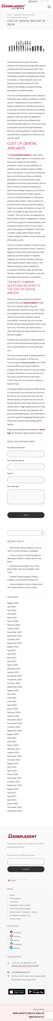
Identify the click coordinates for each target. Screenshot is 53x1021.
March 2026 (12, 621)
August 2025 (13, 646)
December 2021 (14, 778)
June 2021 (11, 796)
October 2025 (13, 639)
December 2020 (14, 807)
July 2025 (11, 650)
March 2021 (12, 803)
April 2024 (12, 705)
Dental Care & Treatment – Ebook (23, 912)
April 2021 (12, 800)
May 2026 (11, 614)
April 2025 (12, 661)
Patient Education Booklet (20, 908)
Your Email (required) (15, 460)
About (12, 895)
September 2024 (14, 686)
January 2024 (13, 716)
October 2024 (13, 683)
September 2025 (14, 643)
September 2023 (14, 730)
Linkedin (15, 948)
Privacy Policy (15, 919)
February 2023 (13, 748)
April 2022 (12, 770)
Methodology (15, 898)
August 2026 (13, 603)
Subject (10, 473)
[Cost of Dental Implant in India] (26, 46)
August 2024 (13, 690)
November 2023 (14, 723)
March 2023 (12, 745)
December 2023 (14, 719)
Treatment (14, 902)
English (13, 880)
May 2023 (11, 741)
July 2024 (11, 694)
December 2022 (14, 756)
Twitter (16, 940)
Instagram (17, 944)
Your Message (13, 486)
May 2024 (11, 701)
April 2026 (12, 617)
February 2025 (13, 668)
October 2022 (13, 759)
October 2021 (13, 781)
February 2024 (13, 712)
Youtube (16, 936)
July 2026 (11, 606)
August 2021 (13, 789)
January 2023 (13, 752)
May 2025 (11, 657)
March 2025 (12, 665)
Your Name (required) (16, 447)
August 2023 (13, 734)
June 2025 (11, 654)
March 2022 (12, 774)
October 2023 (13, 727)
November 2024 (14, 679)
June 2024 (11, 697)
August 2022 (13, 763)
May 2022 (11, 767)
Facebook (17, 932)
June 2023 (11, 738)
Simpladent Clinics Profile (20, 905)
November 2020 (14, 810)
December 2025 (14, 632)
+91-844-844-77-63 (28, 963)
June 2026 (11, 610)
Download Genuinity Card (20, 915)
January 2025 (13, 672)
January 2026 (13, 628)
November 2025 (14, 635)
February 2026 (13, 624)
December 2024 (14, 676)
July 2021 (11, 792)
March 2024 (12, 708)
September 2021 (14, 785)
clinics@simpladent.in (21, 972)
